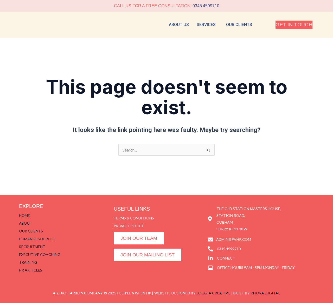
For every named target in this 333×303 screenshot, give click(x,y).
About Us (179, 24)
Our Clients (239, 24)
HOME (24, 215)
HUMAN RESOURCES (37, 239)
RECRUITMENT (32, 246)
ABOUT (25, 223)
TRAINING (28, 262)
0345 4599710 (206, 6)
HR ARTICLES (30, 270)
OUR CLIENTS (31, 231)
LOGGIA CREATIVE (213, 293)
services (206, 24)
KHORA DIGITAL (265, 293)
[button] (207, 25)
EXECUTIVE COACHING (39, 254)
